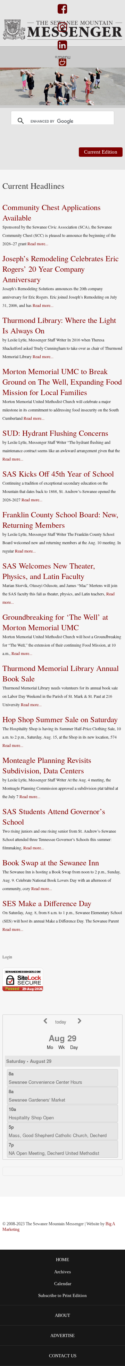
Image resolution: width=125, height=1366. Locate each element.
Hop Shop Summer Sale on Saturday (60, 719)
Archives (62, 1271)
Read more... (37, 243)
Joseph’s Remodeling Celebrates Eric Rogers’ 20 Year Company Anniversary (60, 268)
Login (7, 956)
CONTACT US (62, 1355)
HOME (62, 1259)
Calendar (62, 1283)
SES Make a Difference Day (46, 903)
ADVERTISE (62, 1335)
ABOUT (62, 1315)
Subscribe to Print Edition (62, 1295)
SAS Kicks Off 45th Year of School (58, 473)
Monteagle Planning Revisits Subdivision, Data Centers (46, 765)
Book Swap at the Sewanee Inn (50, 862)
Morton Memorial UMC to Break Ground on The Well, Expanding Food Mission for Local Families (62, 381)
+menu (62, 57)
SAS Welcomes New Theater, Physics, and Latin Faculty (48, 570)
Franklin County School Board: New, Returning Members (60, 519)
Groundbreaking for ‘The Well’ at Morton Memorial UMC (55, 621)
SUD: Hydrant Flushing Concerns (55, 432)
